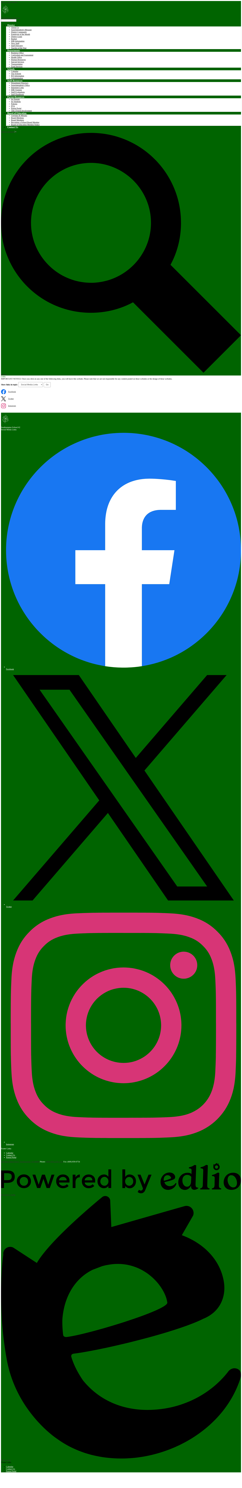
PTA (13, 106)
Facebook (12, 392)
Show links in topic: (9, 385)
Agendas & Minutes (19, 116)
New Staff (15, 43)
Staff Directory (17, 46)
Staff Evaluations (18, 92)
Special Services (17, 62)
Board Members (17, 120)
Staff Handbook (17, 94)
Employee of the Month (20, 34)
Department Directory (19, 83)
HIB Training (16, 90)
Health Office (16, 57)
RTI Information (17, 76)
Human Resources (18, 60)
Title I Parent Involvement (21, 111)
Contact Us (10, 1155)
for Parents (15, 99)
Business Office (17, 53)
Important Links (17, 88)
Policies (14, 104)
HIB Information (17, 41)
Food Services (16, 66)
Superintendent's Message (21, 30)
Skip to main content (9, 2)
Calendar (14, 71)
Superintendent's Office (20, 85)
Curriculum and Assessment (22, 55)
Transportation (17, 64)
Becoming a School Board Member (25, 122)
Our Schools (16, 74)
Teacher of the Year (18, 48)
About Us (15, 27)
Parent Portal (16, 108)
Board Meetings (17, 118)
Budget (14, 39)
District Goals (16, 37)
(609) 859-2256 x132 (54, 1162)
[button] (11, 25)
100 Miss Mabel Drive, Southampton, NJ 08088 (20, 1162)
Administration (17, 78)
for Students (16, 102)
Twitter (11, 399)
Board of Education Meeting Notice (25, 125)
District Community (19, 32)
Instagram (12, 406)
